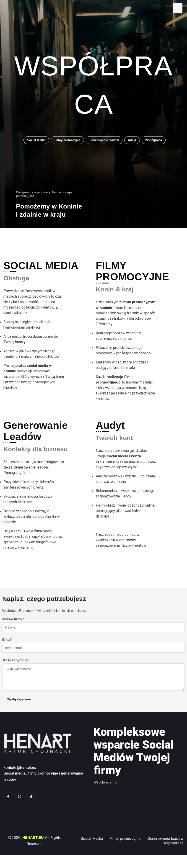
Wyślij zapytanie (19, 699)
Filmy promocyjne (67, 140)
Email (7, 639)
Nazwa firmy (13, 619)
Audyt (132, 140)
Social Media (36, 140)
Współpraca (153, 140)
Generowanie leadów (104, 140)
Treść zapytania (15, 660)
